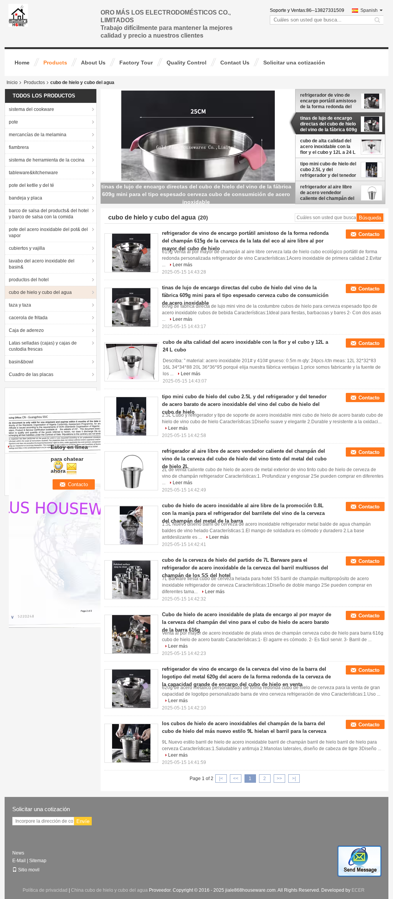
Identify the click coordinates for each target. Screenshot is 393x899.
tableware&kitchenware (33, 172)
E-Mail (19, 860)
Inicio (12, 82)
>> (279, 778)
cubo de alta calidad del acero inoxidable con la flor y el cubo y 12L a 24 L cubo (327, 146)
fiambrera (19, 147)
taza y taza (20, 305)
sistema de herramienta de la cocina (46, 160)
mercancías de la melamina (37, 134)
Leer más (182, 264)
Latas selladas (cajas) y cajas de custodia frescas (43, 346)
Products (55, 62)
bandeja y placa (25, 198)
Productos (34, 82)
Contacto (369, 234)
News (18, 853)
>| (294, 778)
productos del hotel (29, 279)
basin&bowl (21, 362)
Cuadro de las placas (31, 374)
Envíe (82, 821)
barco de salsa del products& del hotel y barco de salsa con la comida (49, 213)
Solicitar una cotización (294, 62)
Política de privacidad (45, 890)
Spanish (369, 10)
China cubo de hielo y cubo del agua (109, 890)
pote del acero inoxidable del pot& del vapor (48, 232)
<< (235, 778)
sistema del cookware (31, 109)
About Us (93, 62)
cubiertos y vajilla (27, 248)
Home (22, 62)
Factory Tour (136, 62)
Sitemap (37, 860)
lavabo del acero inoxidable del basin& (41, 264)
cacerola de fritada (28, 317)
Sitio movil (29, 870)
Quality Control (186, 62)
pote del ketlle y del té (31, 185)
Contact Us (234, 62)
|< (221, 778)
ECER (358, 890)
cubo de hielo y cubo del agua (40, 292)
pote (13, 122)
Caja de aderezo (26, 330)
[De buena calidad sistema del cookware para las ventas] (92, 508)
